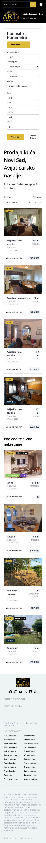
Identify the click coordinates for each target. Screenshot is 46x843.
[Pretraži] (33, 4)
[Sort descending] (40, 202)
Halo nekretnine (30, 747)
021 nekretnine (9, 739)
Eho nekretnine (29, 751)
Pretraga (16, 137)
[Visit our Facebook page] (10, 691)
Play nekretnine (10, 763)
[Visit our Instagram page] (15, 691)
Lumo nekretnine (30, 779)
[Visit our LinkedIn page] (30, 691)
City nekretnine (30, 735)
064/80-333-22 (29, 18)
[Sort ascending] (35, 202)
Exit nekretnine (29, 759)
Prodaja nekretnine (11, 779)
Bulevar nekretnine (31, 743)
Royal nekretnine (10, 743)
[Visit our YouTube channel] (20, 691)
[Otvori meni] (41, 4)
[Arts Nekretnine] (11, 16)
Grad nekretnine (10, 735)
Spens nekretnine (10, 755)
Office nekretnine (10, 747)
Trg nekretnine (29, 767)
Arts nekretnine (10, 771)
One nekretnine (30, 771)
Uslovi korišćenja (13, 706)
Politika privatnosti (14, 699)
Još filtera (18, 45)
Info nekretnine (29, 739)
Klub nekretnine (10, 751)
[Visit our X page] (25, 691)
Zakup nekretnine (30, 775)
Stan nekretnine (10, 759)
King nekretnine (10, 767)
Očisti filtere (33, 136)
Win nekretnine (29, 755)
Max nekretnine (30, 763)
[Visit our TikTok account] (35, 691)
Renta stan (8, 775)
